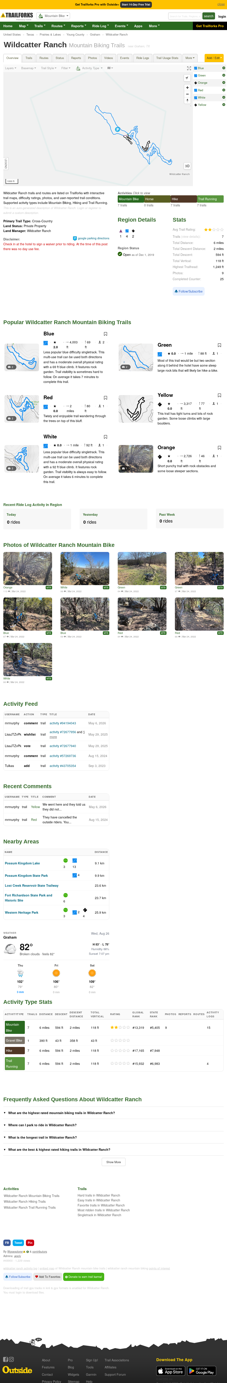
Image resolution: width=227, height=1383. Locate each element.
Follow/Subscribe (190, 291)
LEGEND (6, 164)
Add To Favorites (49, 1277)
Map (22, 25)
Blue (48, 333)
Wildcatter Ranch (179, 174)
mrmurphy (12, 723)
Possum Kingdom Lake (22, 863)
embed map (47, 1268)
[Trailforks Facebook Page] (5, 1359)
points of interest (159, 1268)
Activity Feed (20, 704)
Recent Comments (27, 786)
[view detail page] (223, 68)
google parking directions (93, 238)
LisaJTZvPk (13, 734)
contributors (39, 1252)
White (50, 436)
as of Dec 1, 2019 (142, 255)
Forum (115, 1374)
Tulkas (9, 765)
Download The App (174, 1359)
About (46, 1360)
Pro (70, 1360)
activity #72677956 (63, 732)
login (222, 16)
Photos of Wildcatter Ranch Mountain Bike (59, 545)
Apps (138, 25)
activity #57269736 (63, 755)
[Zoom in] (187, 87)
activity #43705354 (63, 765)
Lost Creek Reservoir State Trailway (32, 885)
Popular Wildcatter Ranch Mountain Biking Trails (67, 322)
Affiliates (110, 1367)
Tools (90, 1367)
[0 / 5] (120, 1040)
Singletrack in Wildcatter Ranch (99, 1215)
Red (48, 397)
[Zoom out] (187, 94)
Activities (125, 193)
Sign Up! (92, 1360)
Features (48, 1367)
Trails (38, 25)
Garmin (91, 1374)
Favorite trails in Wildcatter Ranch (101, 1205)
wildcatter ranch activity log (20, 1268)
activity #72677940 (63, 746)
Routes (57, 25)
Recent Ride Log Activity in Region (32, 504)
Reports (77, 25)
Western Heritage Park (21, 912)
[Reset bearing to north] (187, 100)
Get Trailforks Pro (210, 25)
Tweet (18, 1242)
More (153, 25)
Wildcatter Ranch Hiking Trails (25, 1201)
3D (187, 166)
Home (7, 25)
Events (120, 25)
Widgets (73, 1374)
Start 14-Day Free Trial (136, 4)
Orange (166, 447)
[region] (98, 125)
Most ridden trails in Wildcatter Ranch (104, 1210)
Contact (47, 1374)
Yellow (165, 394)
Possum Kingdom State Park (26, 875)
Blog (71, 1367)
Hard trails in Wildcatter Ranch (99, 1195)
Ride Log (99, 25)
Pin (30, 1242)
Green (165, 344)
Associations (117, 1360)
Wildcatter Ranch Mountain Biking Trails (31, 1195)
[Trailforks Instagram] (11, 1359)
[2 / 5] (120, 1027)
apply (17, 1256)
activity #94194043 (63, 723)
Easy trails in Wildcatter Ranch (99, 1200)
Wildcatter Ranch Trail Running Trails (30, 1207)
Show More (113, 1162)
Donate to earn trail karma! (85, 1277)
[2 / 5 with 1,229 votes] (214, 230)
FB (7, 1242)
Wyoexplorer (15, 1252)
